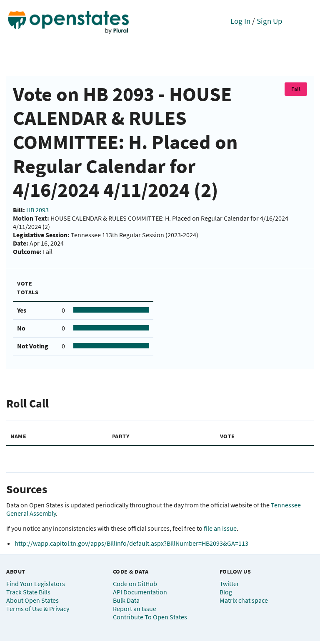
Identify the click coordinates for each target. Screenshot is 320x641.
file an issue (220, 528)
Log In (240, 21)
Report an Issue (134, 608)
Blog (226, 592)
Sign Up (269, 21)
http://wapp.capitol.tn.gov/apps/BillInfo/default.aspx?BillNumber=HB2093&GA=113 (131, 543)
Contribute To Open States (150, 617)
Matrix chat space (244, 600)
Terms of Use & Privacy (37, 608)
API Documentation (140, 592)
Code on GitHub (135, 583)
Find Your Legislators (35, 583)
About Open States (32, 600)
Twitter (229, 583)
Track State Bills (28, 592)
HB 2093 (37, 210)
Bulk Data (126, 600)
